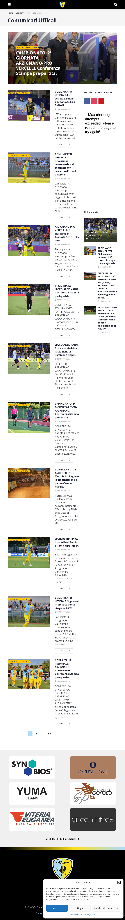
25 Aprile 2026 (105, 332)
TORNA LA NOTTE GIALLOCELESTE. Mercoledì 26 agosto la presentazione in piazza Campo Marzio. (67, 478)
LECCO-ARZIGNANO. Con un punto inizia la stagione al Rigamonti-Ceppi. (67, 350)
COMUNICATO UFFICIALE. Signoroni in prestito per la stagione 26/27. (67, 603)
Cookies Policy (76, 914)
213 (49, 733)
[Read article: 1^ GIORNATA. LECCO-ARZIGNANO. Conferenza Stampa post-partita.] (29, 299)
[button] (118, 882)
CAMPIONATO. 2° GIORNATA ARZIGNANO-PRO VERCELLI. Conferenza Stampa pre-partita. (38, 63)
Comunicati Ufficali (34, 13)
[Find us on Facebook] (87, 101)
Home (10, 13)
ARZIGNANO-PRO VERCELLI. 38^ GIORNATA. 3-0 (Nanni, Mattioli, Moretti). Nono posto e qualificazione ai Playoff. (107, 318)
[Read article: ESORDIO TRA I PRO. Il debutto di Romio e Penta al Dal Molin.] (29, 552)
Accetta (57, 908)
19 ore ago (23, 79)
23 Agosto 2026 (63, 300)
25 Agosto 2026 (63, 244)
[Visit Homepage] (62, 5)
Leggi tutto (65, 144)
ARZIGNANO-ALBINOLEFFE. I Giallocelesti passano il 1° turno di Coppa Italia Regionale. (107, 255)
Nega (80, 908)
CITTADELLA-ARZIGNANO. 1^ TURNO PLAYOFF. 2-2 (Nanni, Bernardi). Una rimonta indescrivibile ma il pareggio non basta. (107, 285)
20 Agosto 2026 (63, 491)
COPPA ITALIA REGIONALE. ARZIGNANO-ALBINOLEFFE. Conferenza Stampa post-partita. (67, 669)
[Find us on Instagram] (94, 101)
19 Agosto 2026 (63, 612)
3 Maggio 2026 (105, 301)
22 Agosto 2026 (63, 359)
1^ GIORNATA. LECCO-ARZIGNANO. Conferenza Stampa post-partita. (67, 291)
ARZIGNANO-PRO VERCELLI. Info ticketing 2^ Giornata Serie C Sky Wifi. (67, 233)
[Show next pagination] (56, 733)
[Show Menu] (9, 4)
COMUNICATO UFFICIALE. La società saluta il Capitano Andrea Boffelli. (65, 98)
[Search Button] (115, 4)
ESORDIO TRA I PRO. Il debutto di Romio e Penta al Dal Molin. (67, 542)
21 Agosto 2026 (63, 421)
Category (20, 13)
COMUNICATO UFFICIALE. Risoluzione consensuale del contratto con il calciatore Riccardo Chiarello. (66, 164)
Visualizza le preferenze (106, 908)
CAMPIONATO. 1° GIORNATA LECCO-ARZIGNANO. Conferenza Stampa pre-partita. (67, 410)
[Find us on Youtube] (101, 101)
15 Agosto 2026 (63, 681)
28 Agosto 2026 (63, 109)
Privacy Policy (89, 914)
